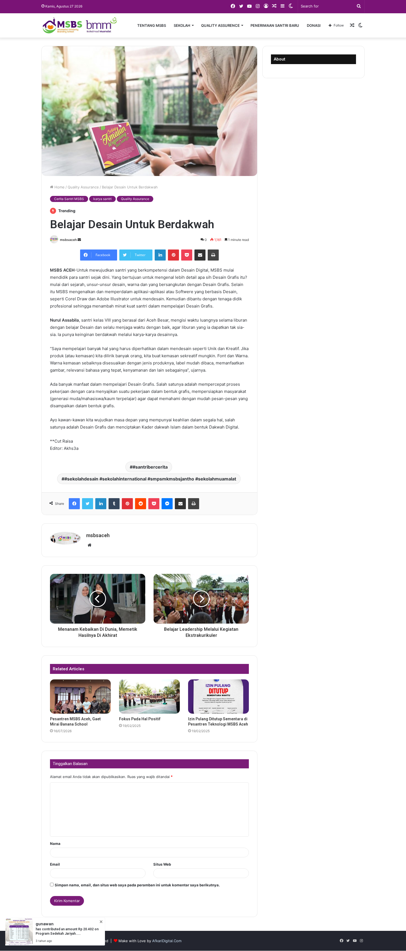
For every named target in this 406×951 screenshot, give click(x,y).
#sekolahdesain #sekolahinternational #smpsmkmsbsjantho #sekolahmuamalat (150, 479)
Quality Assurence (220, 25)
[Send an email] (79, 240)
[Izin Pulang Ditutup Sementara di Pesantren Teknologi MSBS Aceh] (218, 696)
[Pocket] (186, 255)
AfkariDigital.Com (166, 941)
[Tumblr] (114, 503)
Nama (55, 843)
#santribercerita (150, 467)
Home (59, 187)
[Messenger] (167, 503)
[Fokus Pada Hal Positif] (149, 696)
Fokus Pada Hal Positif (139, 719)
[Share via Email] (199, 255)
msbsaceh (68, 240)
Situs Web (162, 864)
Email (55, 864)
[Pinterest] (173, 255)
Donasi (314, 25)
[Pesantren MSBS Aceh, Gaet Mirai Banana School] (80, 696)
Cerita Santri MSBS (69, 199)
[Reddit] (140, 503)
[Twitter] (87, 503)
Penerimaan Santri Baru (275, 25)
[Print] (213, 255)
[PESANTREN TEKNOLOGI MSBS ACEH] (79, 25)
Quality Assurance (83, 187)
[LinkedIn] (160, 255)
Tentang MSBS (151, 25)
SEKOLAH (182, 25)
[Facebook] (74, 503)
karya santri (102, 199)
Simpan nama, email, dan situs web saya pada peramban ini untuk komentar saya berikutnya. (137, 885)
